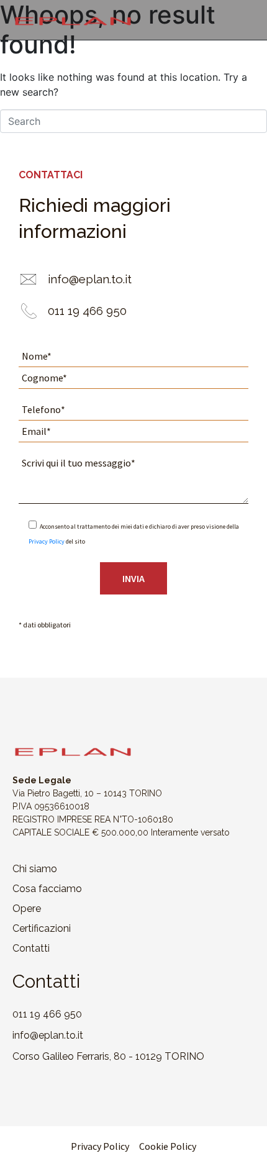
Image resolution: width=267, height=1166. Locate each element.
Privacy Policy (47, 541)
